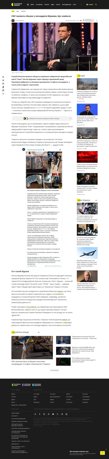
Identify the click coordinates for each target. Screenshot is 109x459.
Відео (52, 4)
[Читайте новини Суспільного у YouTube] (53, 414)
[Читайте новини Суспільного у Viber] (57, 414)
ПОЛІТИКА (23, 11)
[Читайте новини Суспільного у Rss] (35, 414)
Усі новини (39, 4)
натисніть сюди (56, 424)
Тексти (58, 4)
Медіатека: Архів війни (18, 405)
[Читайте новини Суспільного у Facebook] (39, 414)
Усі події (36, 394)
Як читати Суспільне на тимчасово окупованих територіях (19, 437)
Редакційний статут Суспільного (18, 447)
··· (81, 4)
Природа (36, 402)
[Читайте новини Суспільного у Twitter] (44, 414)
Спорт (52, 402)
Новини (85, 402)
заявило (60, 291)
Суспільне (55, 422)
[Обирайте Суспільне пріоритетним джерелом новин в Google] (3, 93)
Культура (69, 402)
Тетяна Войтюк (19, 20)
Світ (35, 399)
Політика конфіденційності (20, 428)
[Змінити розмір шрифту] (97, 20)
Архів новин (15, 413)
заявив (64, 320)
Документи (15, 444)
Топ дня (52, 394)
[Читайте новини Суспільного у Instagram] (48, 414)
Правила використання (19, 421)
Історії (68, 399)
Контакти (14, 416)
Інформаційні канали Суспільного (18, 431)
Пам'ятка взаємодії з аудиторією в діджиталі (19, 451)
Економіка (86, 397)
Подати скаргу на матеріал (20, 441)
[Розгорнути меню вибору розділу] (28, 5)
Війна (32, 4)
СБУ (13, 11)
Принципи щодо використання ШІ (17, 424)
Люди (52, 399)
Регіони (47, 4)
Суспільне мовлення (18, 418)
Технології (86, 399)
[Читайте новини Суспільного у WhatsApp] (66, 414)
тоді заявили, (31, 307)
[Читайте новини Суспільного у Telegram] (62, 414)
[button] (3, 77)
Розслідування (66, 4)
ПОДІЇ (17, 11)
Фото (74, 4)
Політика (69, 397)
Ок (102, 453)
